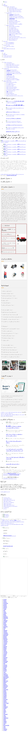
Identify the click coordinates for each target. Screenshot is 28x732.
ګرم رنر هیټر (9, 85)
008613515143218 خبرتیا (9, 535)
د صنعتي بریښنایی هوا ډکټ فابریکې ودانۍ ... (14, 434)
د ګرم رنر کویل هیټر (14, 32)
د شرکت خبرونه (10, 43)
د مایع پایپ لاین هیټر (15, 10)
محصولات (5, 5)
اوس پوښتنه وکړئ (5, 491)
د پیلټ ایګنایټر (13, 28)
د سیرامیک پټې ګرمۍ (14, 36)
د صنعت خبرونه (10, 42)
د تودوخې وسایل (10, 6)
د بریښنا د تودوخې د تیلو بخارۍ (12, 523)
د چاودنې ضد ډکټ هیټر (12, 464)
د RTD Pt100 (12, 18)
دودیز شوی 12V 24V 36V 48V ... (15, 105)
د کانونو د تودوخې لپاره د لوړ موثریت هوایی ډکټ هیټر (14, 449)
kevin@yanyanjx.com (11, 175)
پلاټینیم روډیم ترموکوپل (16, 16)
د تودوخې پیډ (12, 27)
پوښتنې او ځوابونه (8, 502)
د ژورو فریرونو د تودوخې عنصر (17, 37)
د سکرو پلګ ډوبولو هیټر (15, 33)
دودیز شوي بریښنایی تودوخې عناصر (6, 524)
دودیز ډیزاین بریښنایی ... (14, 124)
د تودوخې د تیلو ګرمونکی (10, 506)
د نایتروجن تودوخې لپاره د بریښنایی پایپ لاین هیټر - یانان (11, 412)
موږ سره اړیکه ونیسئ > (17, 174)
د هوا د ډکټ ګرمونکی (18, 521)
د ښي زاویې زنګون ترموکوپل (16, 17)
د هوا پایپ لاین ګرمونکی (15, 9)
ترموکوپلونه (16, 524)
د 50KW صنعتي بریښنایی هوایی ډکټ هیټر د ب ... (13, 426)
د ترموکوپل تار (13, 22)
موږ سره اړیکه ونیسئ (9, 48)
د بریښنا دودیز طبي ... (13, 111)
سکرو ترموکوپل (13, 20)
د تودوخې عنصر (10, 25)
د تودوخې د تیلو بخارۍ (15, 11)
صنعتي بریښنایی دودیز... (13, 118)
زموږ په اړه (6, 44)
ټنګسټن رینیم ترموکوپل (15, 23)
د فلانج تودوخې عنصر (14, 31)
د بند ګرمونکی (13, 39)
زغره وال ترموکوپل (14, 13)
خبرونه (5, 41)
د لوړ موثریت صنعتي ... (13, 131)
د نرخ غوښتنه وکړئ (6, 174)
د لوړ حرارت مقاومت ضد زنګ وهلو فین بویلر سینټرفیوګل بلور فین (12, 415)
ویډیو (5, 47)
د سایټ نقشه (5, 520)
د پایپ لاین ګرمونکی (8, 504)
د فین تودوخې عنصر (14, 29)
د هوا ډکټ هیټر (13, 7)
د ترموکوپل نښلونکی (14, 21)
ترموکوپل (8, 12)
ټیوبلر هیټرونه (13, 38)
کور (4, 4)
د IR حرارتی (12, 34)
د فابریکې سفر (10, 46)
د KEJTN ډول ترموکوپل (15, 15)
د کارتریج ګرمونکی (14, 26)
